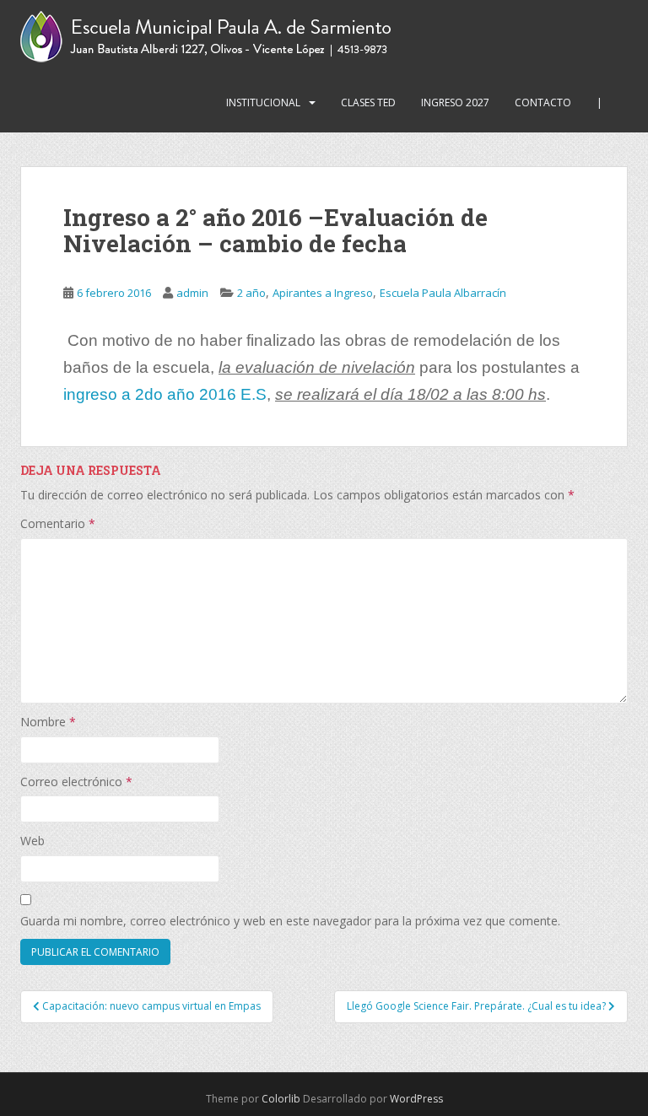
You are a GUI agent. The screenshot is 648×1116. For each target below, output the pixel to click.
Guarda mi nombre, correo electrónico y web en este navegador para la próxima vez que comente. (290, 921)
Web (32, 841)
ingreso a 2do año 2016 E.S (165, 394)
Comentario (57, 523)
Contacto (543, 102)
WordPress (416, 1099)
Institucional (263, 102)
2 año (251, 292)
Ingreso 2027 (455, 102)
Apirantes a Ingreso (323, 292)
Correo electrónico (76, 782)
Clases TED (368, 102)
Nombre (48, 722)
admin (192, 292)
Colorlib (281, 1099)
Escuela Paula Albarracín (443, 292)
